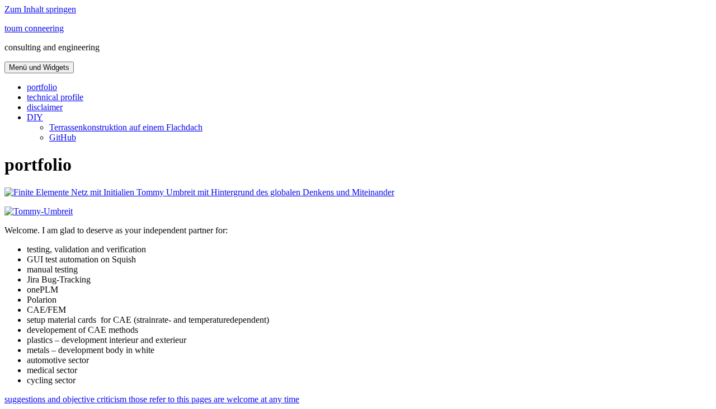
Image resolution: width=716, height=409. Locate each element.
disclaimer (45, 107)
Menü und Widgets (39, 67)
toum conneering (34, 28)
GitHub (62, 137)
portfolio (42, 87)
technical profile (55, 97)
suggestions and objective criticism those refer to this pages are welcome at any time (151, 399)
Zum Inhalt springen (40, 9)
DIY (35, 117)
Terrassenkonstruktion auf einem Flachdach (125, 127)
